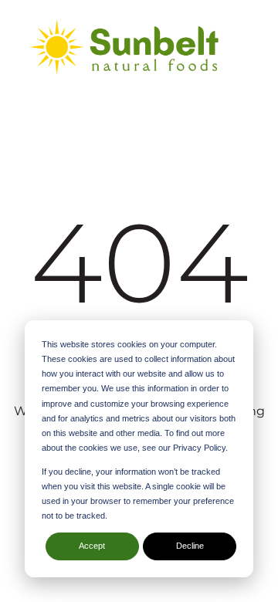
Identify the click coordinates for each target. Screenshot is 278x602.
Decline (190, 545)
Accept (92, 545)
